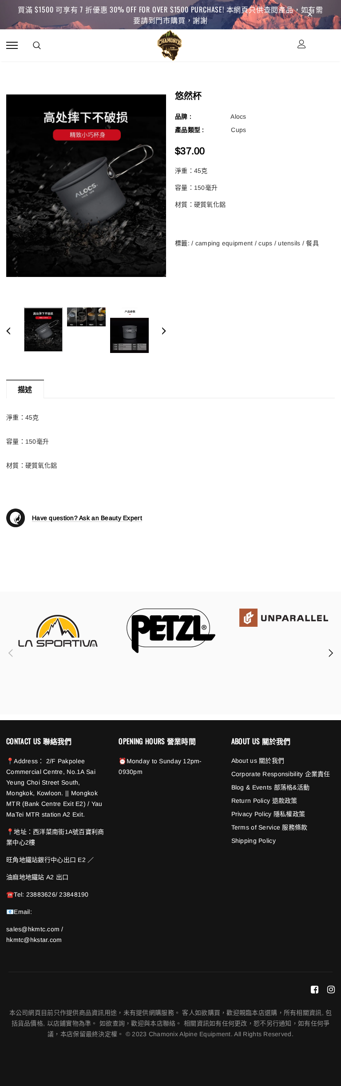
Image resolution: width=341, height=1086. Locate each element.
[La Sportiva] (58, 631)
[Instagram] (331, 989)
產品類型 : (189, 129)
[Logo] (169, 44)
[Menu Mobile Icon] (12, 45)
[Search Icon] (37, 45)
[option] (86, 184)
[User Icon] (301, 45)
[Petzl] (171, 631)
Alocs (238, 116)
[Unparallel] (284, 618)
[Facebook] (314, 989)
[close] (309, 14)
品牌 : (183, 116)
